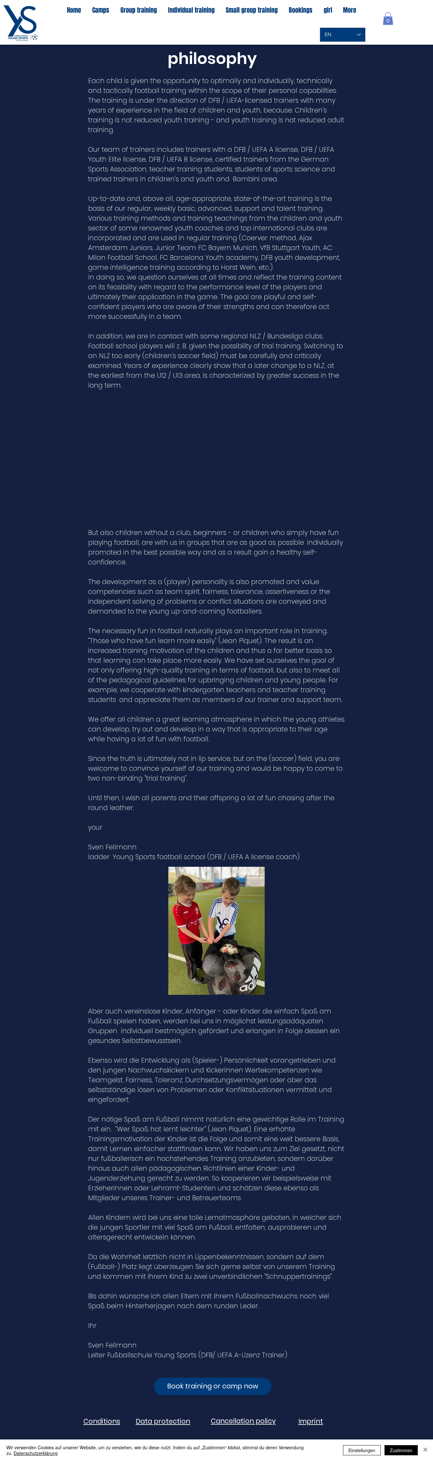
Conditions (101, 1421)
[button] (388, 18)
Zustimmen (401, 1450)
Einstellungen (361, 1450)
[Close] (425, 1450)
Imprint (310, 1421)
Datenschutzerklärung (36, 1453)
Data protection (163, 1421)
